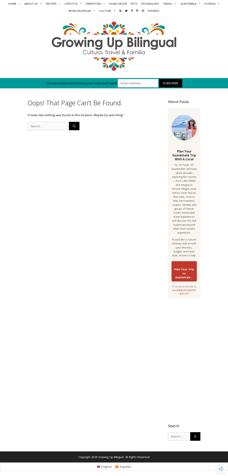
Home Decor (118, 3)
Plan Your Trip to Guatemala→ (184, 273)
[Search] (74, 126)
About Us (31, 3)
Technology (150, 3)
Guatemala (188, 3)
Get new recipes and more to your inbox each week (81, 83)
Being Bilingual (79, 10)
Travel (167, 3)
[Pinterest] (137, 10)
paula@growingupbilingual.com (184, 291)
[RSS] (120, 10)
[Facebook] (131, 10)
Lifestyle (71, 3)
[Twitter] (126, 10)
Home (12, 3)
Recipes (51, 3)
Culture (105, 10)
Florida (210, 3)
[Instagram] (143, 10)
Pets (134, 3)
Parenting (93, 3)
